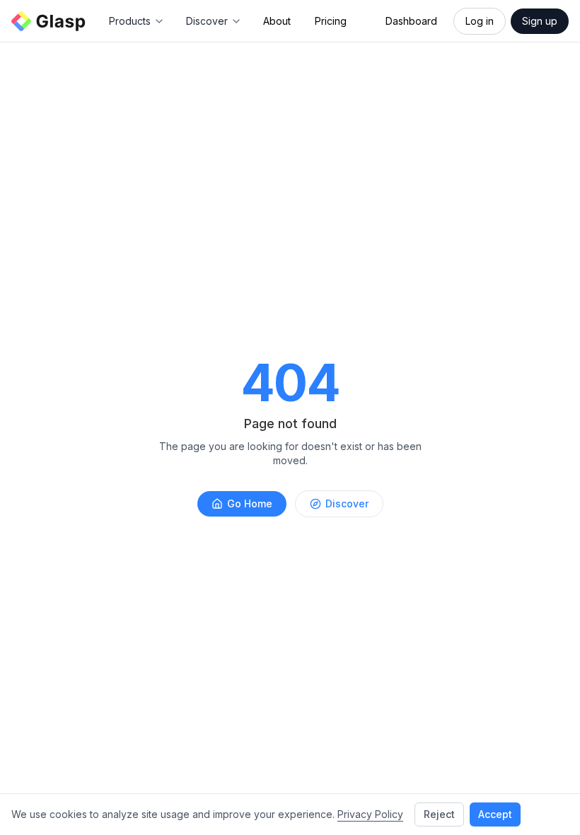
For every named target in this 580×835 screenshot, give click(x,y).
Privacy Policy (370, 814)
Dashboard (411, 21)
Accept (495, 814)
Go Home (249, 503)
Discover (347, 503)
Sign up (539, 21)
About (277, 21)
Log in (479, 21)
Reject (439, 814)
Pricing (331, 21)
